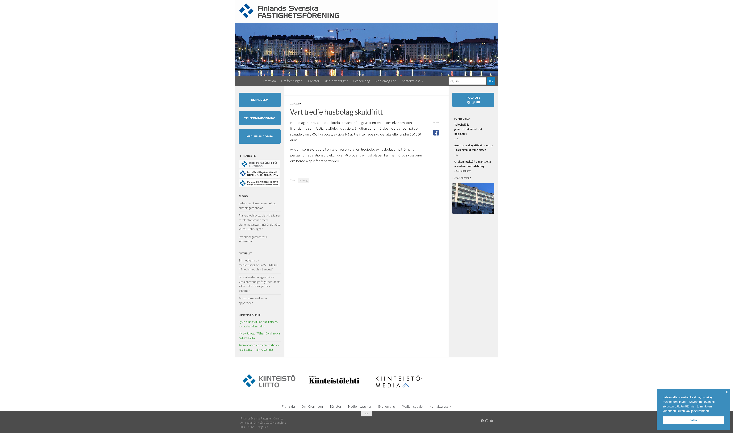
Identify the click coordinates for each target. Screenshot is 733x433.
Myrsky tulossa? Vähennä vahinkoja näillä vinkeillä (259, 336)
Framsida (269, 81)
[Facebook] (468, 102)
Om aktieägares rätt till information (253, 239)
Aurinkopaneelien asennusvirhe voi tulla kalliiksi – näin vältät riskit (259, 347)
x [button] (727, 392)
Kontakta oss (410, 81)
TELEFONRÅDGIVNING (259, 118)
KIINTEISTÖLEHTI (250, 315)
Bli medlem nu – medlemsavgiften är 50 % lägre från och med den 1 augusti (258, 264)
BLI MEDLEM (259, 99)
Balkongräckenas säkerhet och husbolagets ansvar (258, 205)
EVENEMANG (462, 119)
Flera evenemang (461, 178)
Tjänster (313, 81)
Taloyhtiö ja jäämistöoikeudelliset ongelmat (468, 129)
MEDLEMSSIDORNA (259, 136)
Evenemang (361, 81)
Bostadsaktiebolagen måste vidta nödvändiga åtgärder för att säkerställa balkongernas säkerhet (259, 284)
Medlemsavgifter (336, 81)
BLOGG (243, 196)
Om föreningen (291, 81)
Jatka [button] (693, 420)
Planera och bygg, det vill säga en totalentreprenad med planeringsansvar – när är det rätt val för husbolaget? (260, 222)
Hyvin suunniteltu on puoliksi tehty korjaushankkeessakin (258, 324)
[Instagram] (473, 102)
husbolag (303, 180)
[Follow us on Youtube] (478, 102)
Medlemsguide (385, 81)
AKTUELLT (245, 253)
